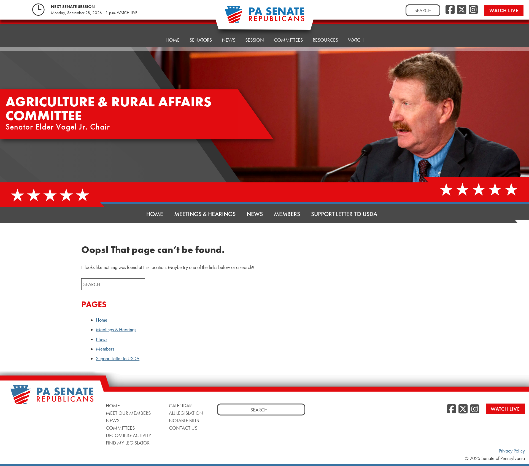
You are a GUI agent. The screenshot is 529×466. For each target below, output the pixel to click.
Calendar (180, 405)
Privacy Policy (512, 451)
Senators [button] (201, 40)
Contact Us (183, 428)
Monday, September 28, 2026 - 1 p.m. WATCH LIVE (94, 12)
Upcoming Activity (128, 435)
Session (254, 40)
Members (287, 214)
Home (173, 40)
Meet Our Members (128, 413)
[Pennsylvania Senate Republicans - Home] (264, 17)
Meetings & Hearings (205, 214)
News (228, 40)
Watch (356, 40)
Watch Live (504, 10)
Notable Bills (184, 420)
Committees (288, 40)
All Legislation (186, 413)
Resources (325, 40)
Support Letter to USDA (344, 214)
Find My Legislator (128, 443)
